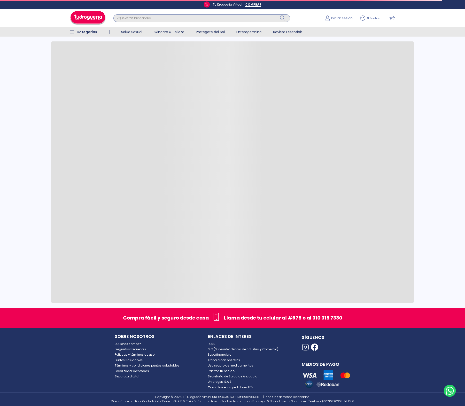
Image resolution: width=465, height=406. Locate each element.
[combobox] (215, 18)
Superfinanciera (220, 354)
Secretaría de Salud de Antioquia (232, 376)
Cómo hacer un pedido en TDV (230, 387)
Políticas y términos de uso (135, 354)
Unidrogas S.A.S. (220, 382)
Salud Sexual (131, 32)
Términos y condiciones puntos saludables (147, 365)
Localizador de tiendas (132, 371)
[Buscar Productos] (282, 18)
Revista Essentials (287, 32)
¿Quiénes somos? (128, 344)
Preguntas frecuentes (130, 349)
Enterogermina (249, 32)
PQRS (211, 344)
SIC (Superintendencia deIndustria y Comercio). (243, 349)
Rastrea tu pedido (221, 371)
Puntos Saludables (129, 360)
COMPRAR (253, 4)
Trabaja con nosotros (224, 360)
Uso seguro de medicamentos (230, 365)
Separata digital (127, 376)
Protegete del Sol (210, 32)
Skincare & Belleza (169, 32)
